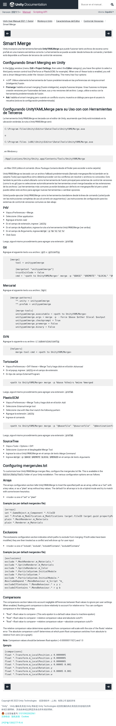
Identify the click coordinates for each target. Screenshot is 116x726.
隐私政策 (15, 716)
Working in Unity (44, 21)
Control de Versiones (93, 21)
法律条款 (6, 716)
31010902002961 (27, 713)
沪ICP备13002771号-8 (12, 722)
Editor (11, 68)
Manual (27, 12)
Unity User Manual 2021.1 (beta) (18, 21)
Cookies (25, 716)
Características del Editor (68, 21)
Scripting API (40, 12)
